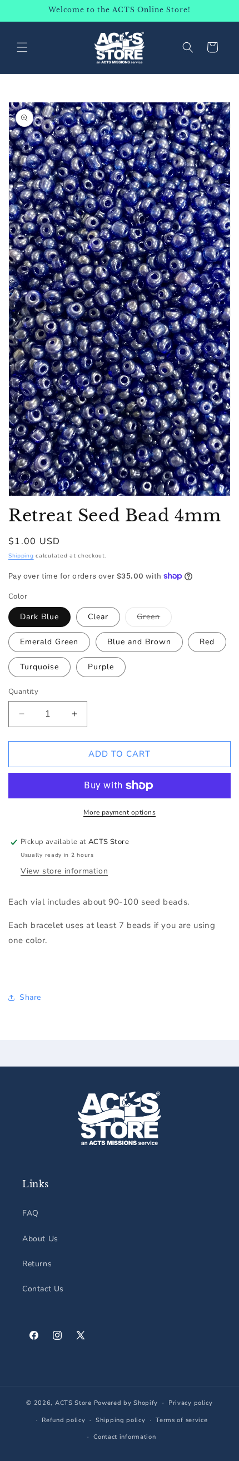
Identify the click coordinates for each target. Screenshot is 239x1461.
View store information (64, 871)
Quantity (23, 692)
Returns (37, 1263)
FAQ (30, 1213)
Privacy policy (190, 1403)
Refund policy (63, 1420)
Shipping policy (121, 1420)
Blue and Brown (139, 641)
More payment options (119, 812)
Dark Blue (39, 616)
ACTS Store (73, 1403)
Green (154, 619)
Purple (101, 667)
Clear (98, 616)
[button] (22, 47)
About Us (40, 1238)
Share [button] (30, 997)
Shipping (21, 556)
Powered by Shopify (126, 1403)
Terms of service (181, 1420)
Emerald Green (49, 641)
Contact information (124, 1437)
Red (207, 641)
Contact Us (43, 1289)
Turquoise (39, 667)
